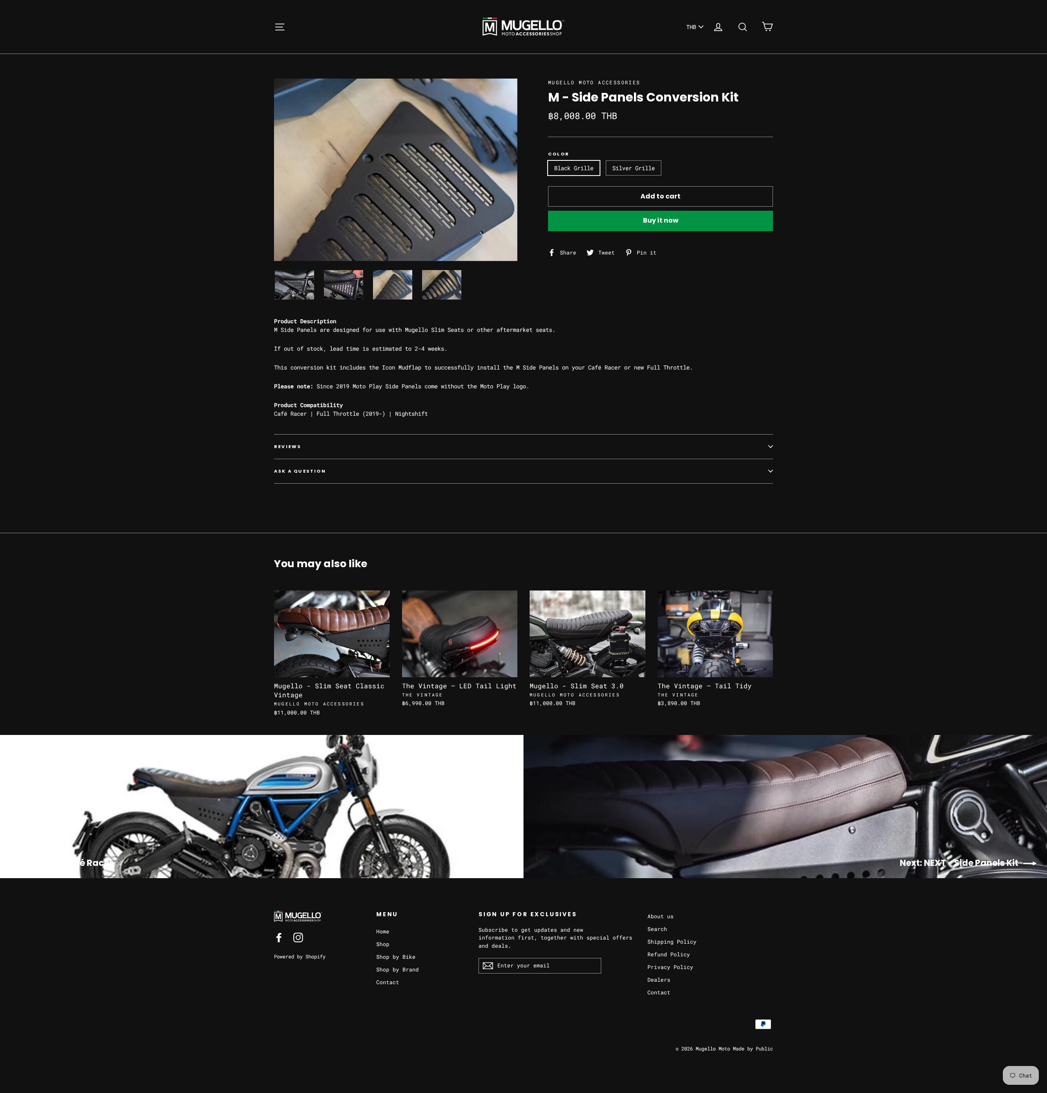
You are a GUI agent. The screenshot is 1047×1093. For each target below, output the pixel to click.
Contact (387, 982)
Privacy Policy (670, 967)
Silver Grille (633, 168)
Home (382, 931)
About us (660, 916)
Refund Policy (668, 954)
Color (558, 154)
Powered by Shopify (300, 956)
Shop (382, 944)
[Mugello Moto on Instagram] (298, 937)
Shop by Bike (396, 956)
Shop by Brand (397, 969)
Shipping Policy (672, 941)
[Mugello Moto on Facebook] (279, 937)
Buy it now (661, 220)
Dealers (658, 979)
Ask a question (300, 471)
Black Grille (573, 168)
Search (657, 929)
